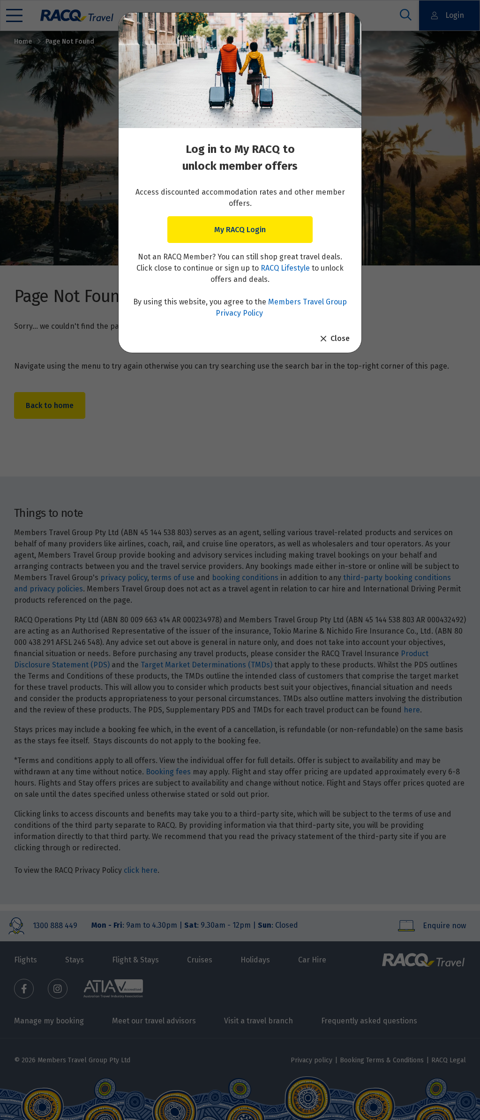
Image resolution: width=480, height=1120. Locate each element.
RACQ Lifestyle (285, 268)
